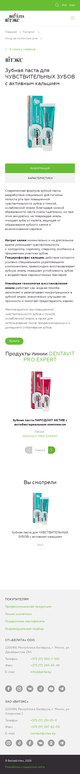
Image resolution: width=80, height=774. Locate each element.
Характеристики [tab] (40, 178)
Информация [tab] (40, 168)
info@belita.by (40, 672)
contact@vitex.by (43, 733)
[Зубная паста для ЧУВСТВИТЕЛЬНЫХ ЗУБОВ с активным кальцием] (40, 123)
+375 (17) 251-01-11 (43, 720)
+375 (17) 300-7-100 (45, 659)
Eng (72, 5)
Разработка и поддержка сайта (25, 766)
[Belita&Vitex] (14, 17)
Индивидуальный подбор (24, 629)
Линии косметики (18, 614)
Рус (64, 5)
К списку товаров (22, 49)
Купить (14, 341)
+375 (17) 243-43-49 (45, 665)
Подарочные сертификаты (25, 621)
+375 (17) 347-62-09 (45, 727)
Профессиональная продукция (28, 606)
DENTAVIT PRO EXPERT (49, 357)
